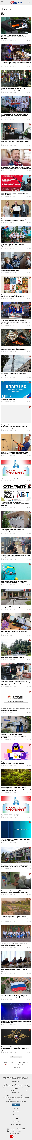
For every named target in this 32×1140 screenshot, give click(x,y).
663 (10, 1065)
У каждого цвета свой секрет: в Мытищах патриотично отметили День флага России (14, 996)
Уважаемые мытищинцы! (9, 399)
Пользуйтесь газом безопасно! (10, 270)
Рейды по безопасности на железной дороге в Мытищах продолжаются (15, 556)
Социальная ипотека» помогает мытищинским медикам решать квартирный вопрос (15, 219)
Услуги (16, 1118)
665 (18, 1065)
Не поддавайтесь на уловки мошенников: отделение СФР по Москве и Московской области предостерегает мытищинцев (14, 426)
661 (27, 1062)
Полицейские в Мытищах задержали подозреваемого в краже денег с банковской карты (15, 1048)
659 (20, 1062)
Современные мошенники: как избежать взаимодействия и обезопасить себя (13, 762)
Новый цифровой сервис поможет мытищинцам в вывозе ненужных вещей (16, 709)
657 (12, 1062)
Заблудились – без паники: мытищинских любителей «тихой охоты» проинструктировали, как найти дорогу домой (16, 789)
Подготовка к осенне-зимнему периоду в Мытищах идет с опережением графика (13, 374)
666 (22, 1065)
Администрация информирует (10, 478)
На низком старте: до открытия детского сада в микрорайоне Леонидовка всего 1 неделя (16, 865)
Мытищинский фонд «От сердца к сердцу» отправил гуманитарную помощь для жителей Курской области (15, 683)
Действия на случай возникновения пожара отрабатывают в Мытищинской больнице (14, 452)
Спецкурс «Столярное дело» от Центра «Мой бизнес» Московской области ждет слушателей (16, 167)
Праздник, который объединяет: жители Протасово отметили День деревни (13, 89)
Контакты (16, 1121)
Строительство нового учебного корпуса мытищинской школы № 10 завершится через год (15, 918)
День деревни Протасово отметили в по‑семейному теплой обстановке (12, 530)
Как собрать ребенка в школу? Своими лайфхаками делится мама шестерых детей (14, 891)
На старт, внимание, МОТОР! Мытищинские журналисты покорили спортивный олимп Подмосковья (14, 116)
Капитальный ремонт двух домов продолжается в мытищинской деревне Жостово (13, 736)
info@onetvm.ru (20, 1097)
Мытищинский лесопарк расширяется (13, 657)
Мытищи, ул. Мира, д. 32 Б (17, 1129)
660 (24, 1062)
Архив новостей (16, 1124)
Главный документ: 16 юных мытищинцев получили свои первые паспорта (14, 944)
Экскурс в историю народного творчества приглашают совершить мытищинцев (14, 295)
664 (14, 1065)
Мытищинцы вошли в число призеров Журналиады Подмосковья (12, 245)
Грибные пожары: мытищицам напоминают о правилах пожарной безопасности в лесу (15, 348)
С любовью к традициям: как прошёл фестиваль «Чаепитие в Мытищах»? (16, 63)
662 (6, 1065)
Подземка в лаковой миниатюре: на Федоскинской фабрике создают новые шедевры (13, 37)
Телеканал (16, 1115)
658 (16, 1062)
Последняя (17, 1067)
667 (26, 1065)
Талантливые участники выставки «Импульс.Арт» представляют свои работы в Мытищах (15, 504)
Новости (16, 1112)
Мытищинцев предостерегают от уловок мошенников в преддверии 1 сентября (14, 581)
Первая (5, 1062)
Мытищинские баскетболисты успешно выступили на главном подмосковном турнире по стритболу (15, 322)
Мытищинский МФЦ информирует (11, 607)
